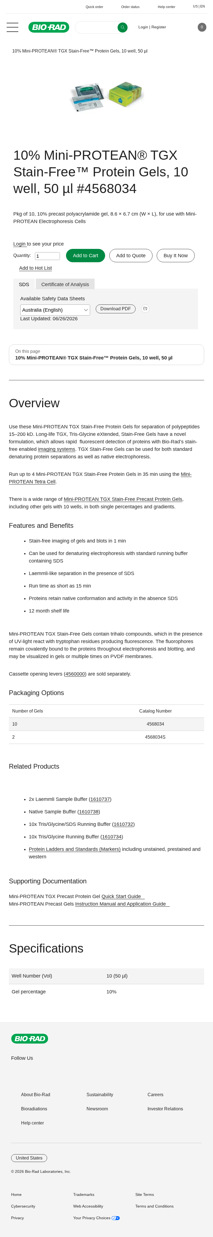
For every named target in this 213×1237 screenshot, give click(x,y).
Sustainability (100, 1094)
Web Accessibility (88, 1206)
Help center (32, 1123)
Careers (155, 1094)
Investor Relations (165, 1108)
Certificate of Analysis (65, 284)
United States (29, 1158)
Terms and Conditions (154, 1206)
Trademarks (83, 1194)
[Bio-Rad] (29, 1039)
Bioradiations (34, 1108)
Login (20, 244)
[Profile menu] (178, 27)
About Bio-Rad (35, 1094)
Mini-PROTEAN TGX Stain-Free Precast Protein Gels (123, 499)
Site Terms (144, 1194)
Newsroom (97, 1108)
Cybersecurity (23, 1206)
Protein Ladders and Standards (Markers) (75, 849)
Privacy (17, 1218)
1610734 (111, 836)
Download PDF (115, 308)
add (145, 308)
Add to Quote (131, 255)
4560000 (75, 674)
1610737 (100, 799)
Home (16, 1194)
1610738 (88, 811)
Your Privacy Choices (92, 1218)
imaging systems (56, 449)
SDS (24, 284)
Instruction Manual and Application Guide (120, 904)
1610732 (123, 824)
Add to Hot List (35, 268)
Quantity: (22, 255)
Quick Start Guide (121, 896)
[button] (3, 51)
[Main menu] (12, 26)
